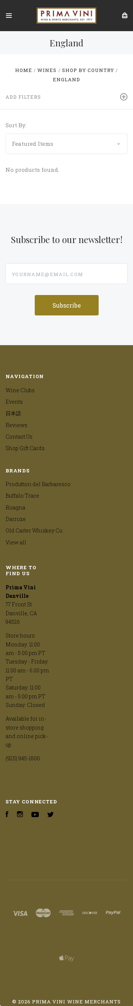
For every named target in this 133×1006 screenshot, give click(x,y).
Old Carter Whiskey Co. (35, 530)
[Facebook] (7, 815)
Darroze (16, 518)
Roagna (15, 507)
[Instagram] (20, 815)
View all (16, 542)
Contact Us (19, 436)
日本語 (13, 413)
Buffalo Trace (22, 495)
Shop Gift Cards (25, 448)
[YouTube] (35, 815)
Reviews (16, 425)
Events (14, 401)
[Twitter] (50, 815)
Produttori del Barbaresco (38, 484)
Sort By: (16, 125)
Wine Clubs (20, 390)
